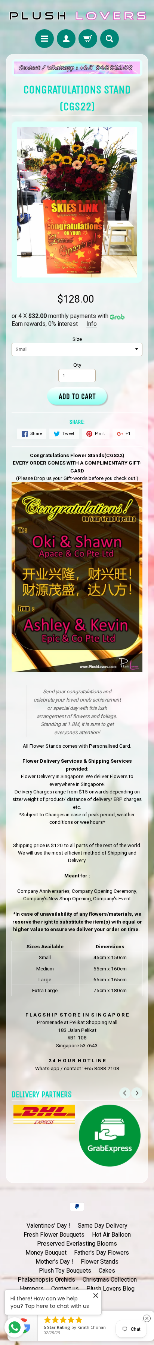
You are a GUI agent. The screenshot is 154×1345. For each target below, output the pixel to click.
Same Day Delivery (102, 1225)
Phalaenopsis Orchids (46, 1279)
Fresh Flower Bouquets (54, 1234)
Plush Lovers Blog (110, 1288)
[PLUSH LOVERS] (77, 15)
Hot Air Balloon (111, 1234)
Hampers (32, 1288)
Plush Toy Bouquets (65, 1270)
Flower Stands (99, 1261)
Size (77, 339)
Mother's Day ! (54, 1261)
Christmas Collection (110, 1279)
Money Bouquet (46, 1252)
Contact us (65, 1288)
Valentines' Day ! (48, 1225)
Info (91, 323)
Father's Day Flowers (101, 1252)
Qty (77, 365)
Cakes (107, 1270)
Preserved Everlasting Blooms (77, 1243)
